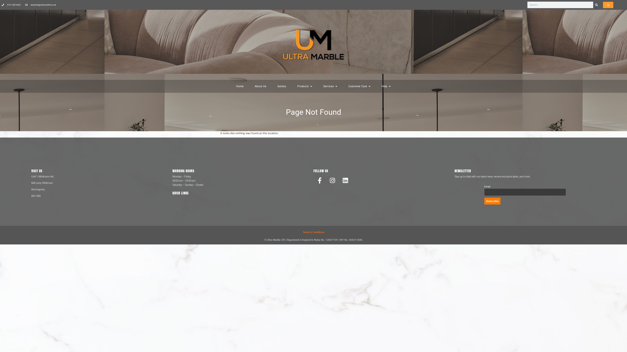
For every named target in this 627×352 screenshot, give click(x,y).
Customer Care (357, 86)
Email (487, 186)
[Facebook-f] (320, 181)
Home (240, 86)
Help (384, 86)
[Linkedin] (345, 181)
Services (328, 86)
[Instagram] (332, 181)
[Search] (596, 5)
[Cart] (608, 5)
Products (303, 86)
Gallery (281, 86)
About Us (260, 86)
